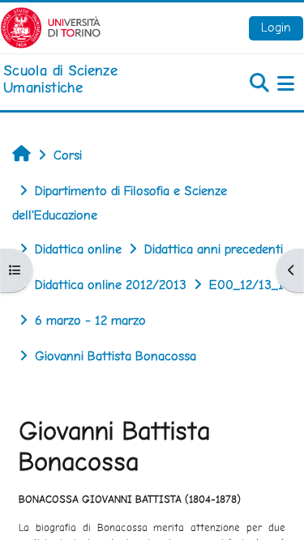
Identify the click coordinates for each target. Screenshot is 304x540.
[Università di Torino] (50, 26)
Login (276, 27)
